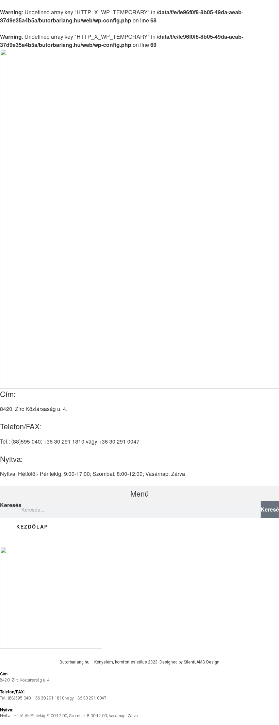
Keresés (10, 505)
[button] (139, 493)
